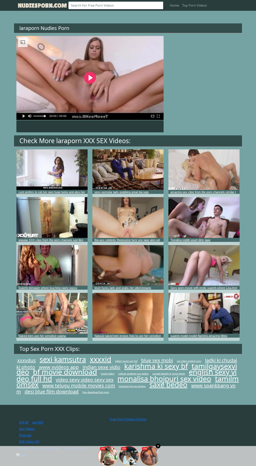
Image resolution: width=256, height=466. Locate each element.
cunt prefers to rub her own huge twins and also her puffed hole (59, 192)
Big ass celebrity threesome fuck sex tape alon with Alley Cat (134, 240)
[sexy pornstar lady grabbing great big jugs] (128, 169)
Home (174, 5)
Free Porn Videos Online (128, 419)
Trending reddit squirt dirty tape (190, 240)
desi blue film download (52, 391)
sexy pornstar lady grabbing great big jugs (121, 192)
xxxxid (100, 359)
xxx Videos (27, 429)
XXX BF (24, 422)
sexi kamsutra (63, 359)
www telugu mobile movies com (78, 385)
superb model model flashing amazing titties (198, 335)
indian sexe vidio (101, 367)
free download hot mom (95, 392)
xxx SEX (37, 422)
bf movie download (65, 372)
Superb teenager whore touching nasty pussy (47, 287)
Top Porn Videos (194, 5)
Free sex (25, 435)
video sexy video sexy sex (85, 379)
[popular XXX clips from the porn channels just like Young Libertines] (52, 217)
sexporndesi (107, 373)
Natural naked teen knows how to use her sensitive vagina (132, 335)
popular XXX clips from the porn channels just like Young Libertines (61, 240)
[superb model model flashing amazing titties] (204, 313)
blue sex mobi (157, 360)
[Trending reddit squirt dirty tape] (204, 217)
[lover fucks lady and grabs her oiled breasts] (128, 265)
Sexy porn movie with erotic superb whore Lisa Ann (203, 287)
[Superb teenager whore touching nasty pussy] (52, 265)
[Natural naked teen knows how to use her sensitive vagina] (128, 313)
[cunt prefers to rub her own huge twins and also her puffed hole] (52, 169)
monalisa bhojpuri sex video (164, 379)
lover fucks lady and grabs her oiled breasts (122, 287)
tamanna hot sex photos (132, 386)
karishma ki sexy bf (156, 366)
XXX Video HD (29, 441)
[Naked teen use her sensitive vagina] (52, 313)
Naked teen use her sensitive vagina (42, 335)
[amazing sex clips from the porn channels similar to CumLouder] (204, 169)
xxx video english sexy (189, 361)
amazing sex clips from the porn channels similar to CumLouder (212, 192)
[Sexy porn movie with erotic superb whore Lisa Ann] (204, 265)
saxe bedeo (168, 384)
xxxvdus (26, 360)
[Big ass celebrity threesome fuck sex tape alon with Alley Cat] (128, 217)
